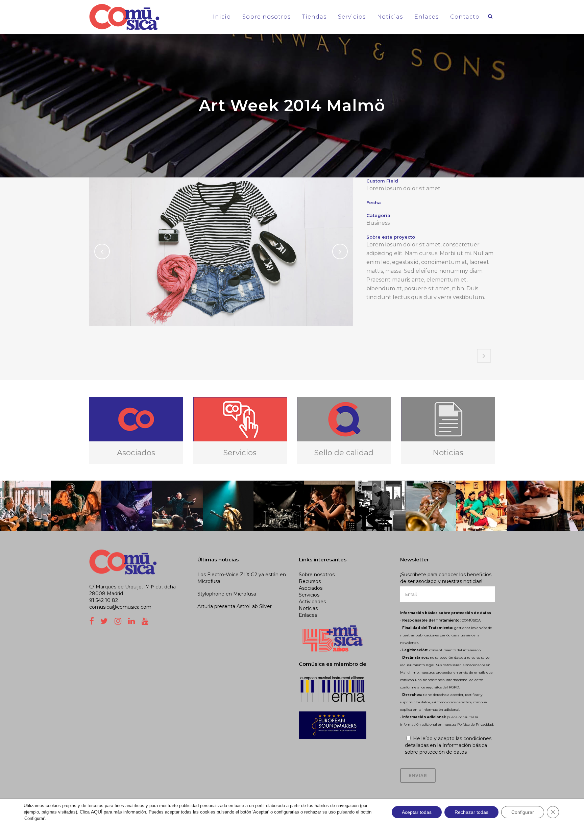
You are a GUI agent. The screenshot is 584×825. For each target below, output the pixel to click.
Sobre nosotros (317, 575)
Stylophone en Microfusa (226, 594)
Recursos (310, 581)
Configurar (522, 812)
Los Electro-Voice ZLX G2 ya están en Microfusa (241, 578)
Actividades (312, 602)
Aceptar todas (417, 812)
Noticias (308, 608)
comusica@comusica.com (120, 607)
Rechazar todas (471, 812)
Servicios (309, 595)
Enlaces (308, 615)
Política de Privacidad (475, 724)
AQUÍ (96, 812)
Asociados (310, 588)
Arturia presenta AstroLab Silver (234, 606)
